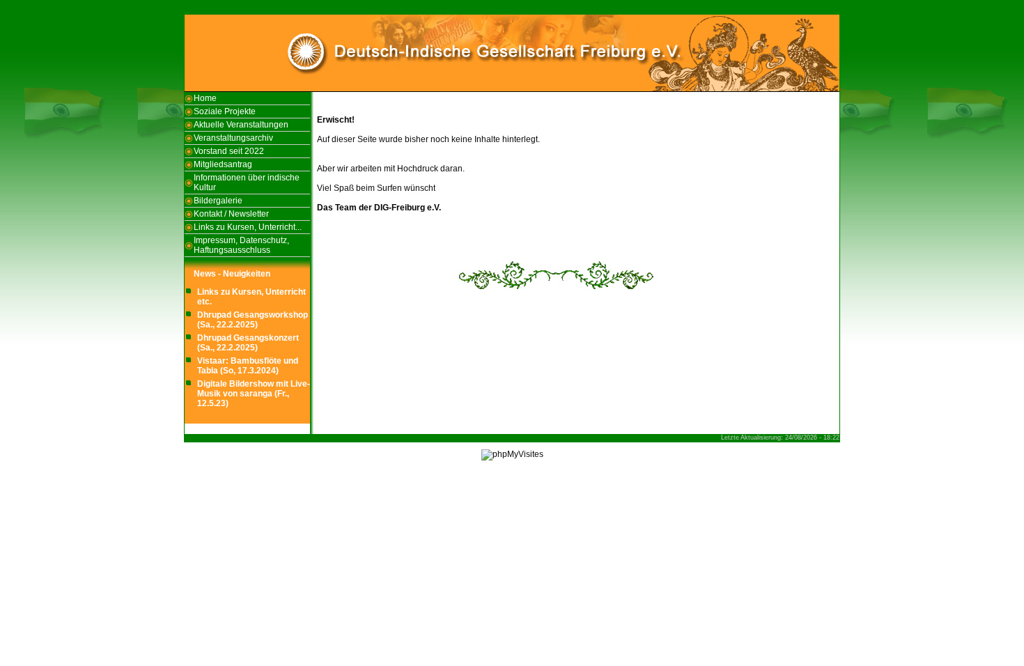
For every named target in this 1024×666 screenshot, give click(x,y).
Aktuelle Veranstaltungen (241, 125)
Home (205, 98)
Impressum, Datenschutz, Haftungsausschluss (241, 245)
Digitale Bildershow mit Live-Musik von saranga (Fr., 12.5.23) (253, 393)
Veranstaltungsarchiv (233, 138)
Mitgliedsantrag (223, 164)
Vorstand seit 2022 (229, 151)
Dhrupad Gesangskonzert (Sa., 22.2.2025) (248, 343)
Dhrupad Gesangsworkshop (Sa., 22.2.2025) (252, 320)
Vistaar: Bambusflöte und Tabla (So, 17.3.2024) (247, 365)
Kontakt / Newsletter (231, 214)
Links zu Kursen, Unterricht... (248, 227)
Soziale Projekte (225, 111)
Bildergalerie (218, 201)
